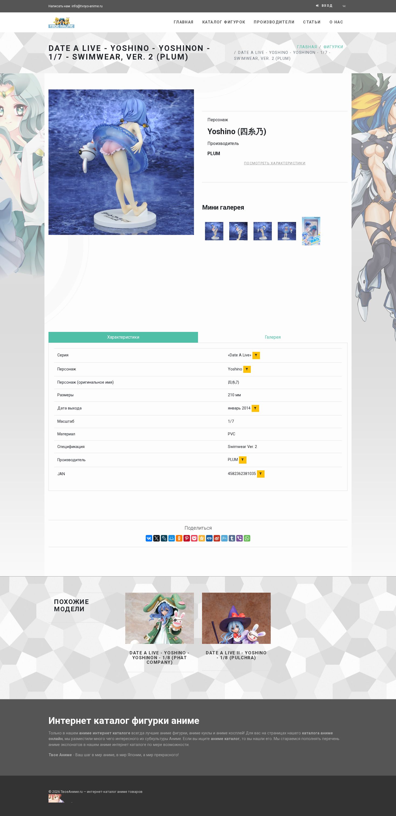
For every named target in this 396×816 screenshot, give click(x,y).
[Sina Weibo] (217, 538)
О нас (336, 22)
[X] (156, 538)
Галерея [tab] (273, 337)
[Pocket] (194, 538)
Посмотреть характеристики (274, 163)
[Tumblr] (232, 538)
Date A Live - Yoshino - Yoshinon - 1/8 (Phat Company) (160, 658)
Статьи (312, 22)
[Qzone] (202, 538)
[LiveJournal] (164, 538)
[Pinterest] (186, 538)
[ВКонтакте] (149, 538)
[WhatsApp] (247, 538)
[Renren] (209, 538)
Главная (184, 22)
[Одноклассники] (179, 538)
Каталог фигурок (223, 22)
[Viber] (239, 538)
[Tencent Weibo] (224, 538)
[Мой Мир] (171, 538)
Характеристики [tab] (123, 337)
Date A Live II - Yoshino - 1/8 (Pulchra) (236, 655)
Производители (274, 22)
